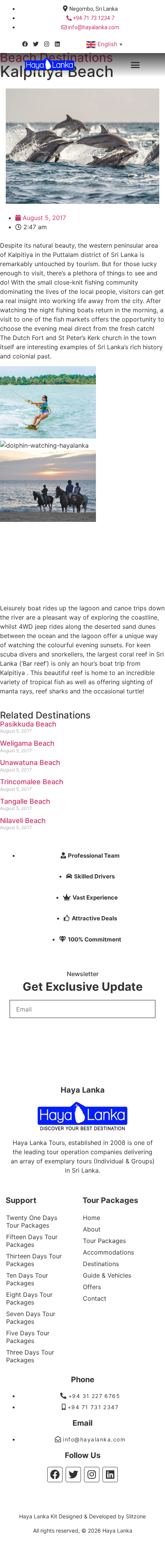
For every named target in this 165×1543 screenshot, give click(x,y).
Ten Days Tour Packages (27, 1279)
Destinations (101, 1264)
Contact (94, 1298)
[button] (135, 65)
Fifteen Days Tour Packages (32, 1240)
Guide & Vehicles (107, 1275)
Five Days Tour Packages (28, 1337)
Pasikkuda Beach (28, 724)
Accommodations (108, 1252)
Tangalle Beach (25, 801)
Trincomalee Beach (31, 782)
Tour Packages (104, 1241)
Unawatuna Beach (30, 762)
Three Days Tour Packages (30, 1356)
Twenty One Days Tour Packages (31, 1221)
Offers (92, 1287)
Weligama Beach (27, 743)
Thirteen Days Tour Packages (34, 1260)
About (92, 1229)
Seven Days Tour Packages (30, 1317)
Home (91, 1217)
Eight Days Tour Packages (29, 1298)
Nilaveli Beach (23, 820)
